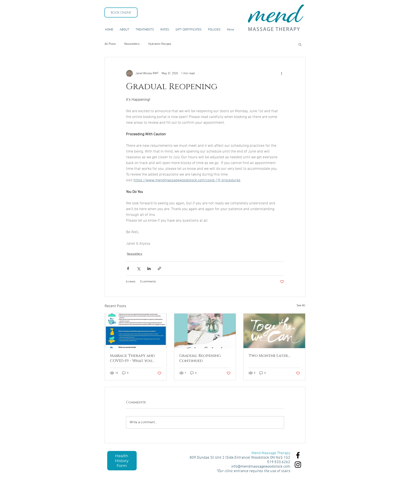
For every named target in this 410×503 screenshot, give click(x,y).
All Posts (110, 44)
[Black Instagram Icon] (298, 464)
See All (301, 305)
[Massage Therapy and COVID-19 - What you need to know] (136, 331)
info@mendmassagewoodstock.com (260, 466)
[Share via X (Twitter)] (138, 268)
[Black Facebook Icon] (298, 455)
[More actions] (281, 73)
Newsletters (132, 44)
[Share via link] (159, 268)
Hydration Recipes (159, 44)
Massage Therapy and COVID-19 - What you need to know (132, 358)
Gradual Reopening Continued (200, 358)
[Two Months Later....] (274, 331)
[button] (300, 44)
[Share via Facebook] (128, 268)
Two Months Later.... (269, 355)
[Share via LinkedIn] (149, 268)
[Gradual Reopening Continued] (205, 331)
